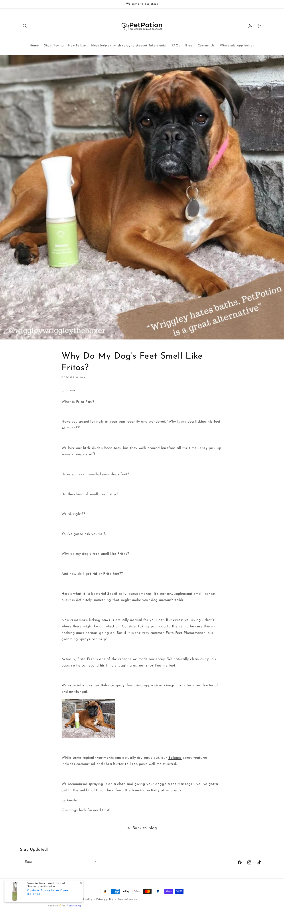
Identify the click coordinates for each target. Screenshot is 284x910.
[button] (25, 26)
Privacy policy (104, 899)
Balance (175, 758)
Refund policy (83, 899)
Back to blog (144, 828)
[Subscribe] (95, 862)
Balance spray (113, 685)
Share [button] (71, 390)
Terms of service (127, 899)
